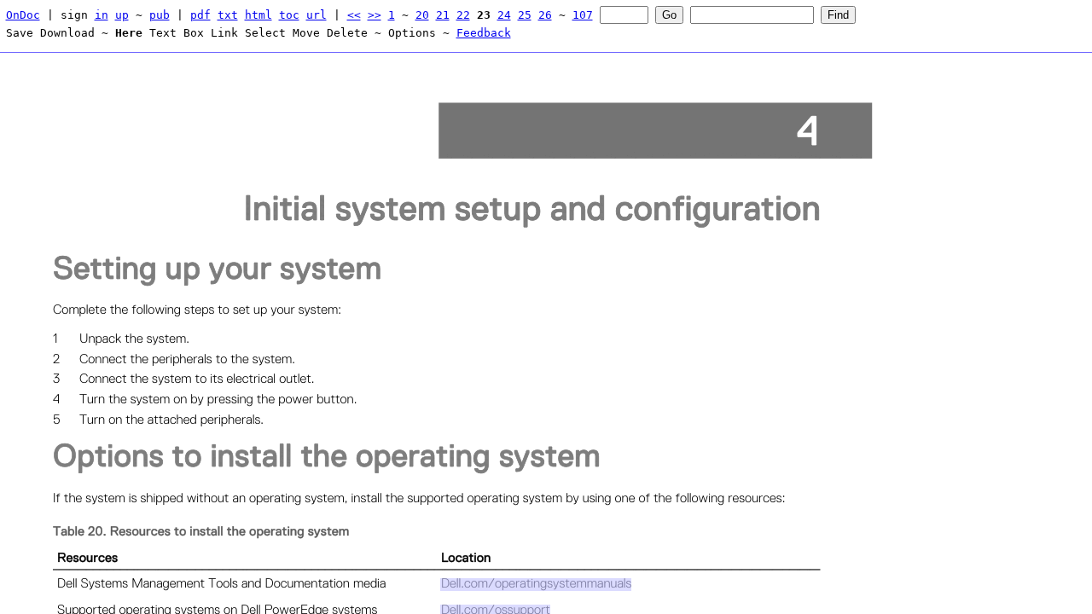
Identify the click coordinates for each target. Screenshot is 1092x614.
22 (463, 15)
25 (524, 15)
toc (289, 15)
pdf (200, 15)
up (122, 15)
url (316, 15)
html (258, 15)
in (101, 15)
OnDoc (23, 15)
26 (545, 15)
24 (504, 15)
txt (228, 15)
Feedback (483, 32)
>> (374, 15)
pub (159, 15)
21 (443, 15)
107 (582, 15)
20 (422, 15)
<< (354, 15)
